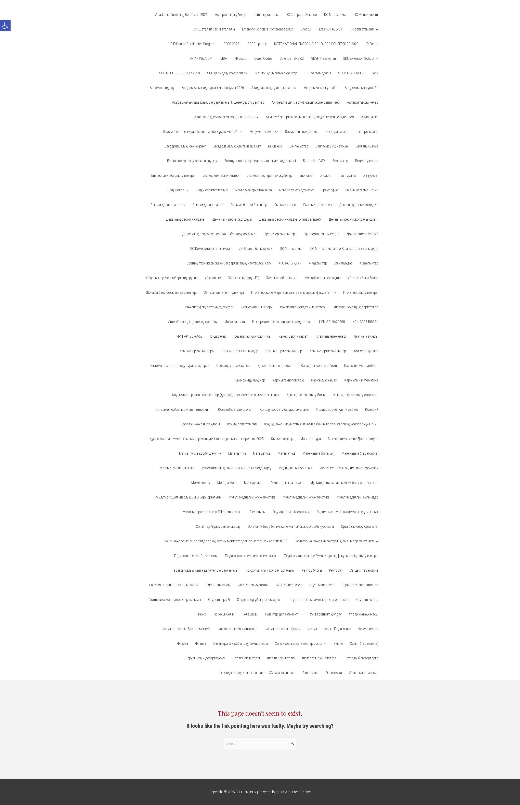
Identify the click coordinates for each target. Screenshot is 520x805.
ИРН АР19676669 (190, 336)
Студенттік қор (367, 599)
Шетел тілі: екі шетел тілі (319, 658)
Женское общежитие (281, 278)
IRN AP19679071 (200, 58)
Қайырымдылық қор (250, 380)
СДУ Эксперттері (321, 585)
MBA (223, 58)
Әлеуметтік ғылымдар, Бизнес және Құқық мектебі (200, 131)
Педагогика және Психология (196, 556)
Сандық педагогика (364, 570)
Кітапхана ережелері (331, 336)
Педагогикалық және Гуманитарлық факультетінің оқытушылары (331, 556)
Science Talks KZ (292, 58)
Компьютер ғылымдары (196, 351)
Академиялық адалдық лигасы (274, 88)
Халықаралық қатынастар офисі (298, 643)
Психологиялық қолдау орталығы (270, 570)
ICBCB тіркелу (257, 44)
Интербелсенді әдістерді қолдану (192, 322)
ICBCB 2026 (230, 44)
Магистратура (310, 439)
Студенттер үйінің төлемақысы (259, 599)
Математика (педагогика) (360, 453)
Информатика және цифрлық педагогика (282, 322)
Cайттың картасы (266, 14)
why (375, 73)
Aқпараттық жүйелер (230, 14)
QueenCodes (263, 58)
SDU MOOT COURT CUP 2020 (179, 73)
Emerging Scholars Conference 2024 (268, 29)
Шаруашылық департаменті (205, 658)
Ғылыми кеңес (285, 205)
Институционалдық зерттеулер (355, 307)
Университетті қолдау (326, 614)
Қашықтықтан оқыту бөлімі (306, 395)
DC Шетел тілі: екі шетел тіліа (214, 29)
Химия (338, 643)
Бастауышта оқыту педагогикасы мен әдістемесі (260, 161)
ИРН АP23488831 (365, 322)
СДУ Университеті (289, 585)
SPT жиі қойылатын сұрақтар (276, 73)
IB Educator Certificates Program (192, 44)
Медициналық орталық (295, 468)
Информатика (235, 322)
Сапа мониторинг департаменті (171, 585)
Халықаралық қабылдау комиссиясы (240, 643)
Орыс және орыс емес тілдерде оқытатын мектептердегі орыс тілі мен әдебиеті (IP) (225, 541)
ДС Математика (291, 248)
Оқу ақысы (257, 512)
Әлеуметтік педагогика (301, 131)
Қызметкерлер (282, 439)
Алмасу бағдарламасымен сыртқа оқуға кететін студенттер (310, 117)
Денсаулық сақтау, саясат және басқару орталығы (219, 234)
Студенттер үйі (219, 599)
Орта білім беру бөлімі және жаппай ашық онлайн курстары (291, 526)
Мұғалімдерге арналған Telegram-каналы (212, 512)
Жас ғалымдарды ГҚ (243, 278)
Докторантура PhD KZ (362, 234)
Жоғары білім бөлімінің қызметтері (171, 292)
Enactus (306, 29)
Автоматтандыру (162, 88)
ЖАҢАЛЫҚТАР (290, 263)
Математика (237, 453)
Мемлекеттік (200, 482)
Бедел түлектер (366, 161)
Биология (306, 175)
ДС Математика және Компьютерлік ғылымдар (344, 248)
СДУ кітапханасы (218, 585)
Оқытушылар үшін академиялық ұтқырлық (347, 512)
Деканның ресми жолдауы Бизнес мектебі (290, 219)
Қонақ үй (371, 409)
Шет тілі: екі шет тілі (246, 658)
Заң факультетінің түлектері (224, 292)
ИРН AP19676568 (332, 322)
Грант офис (330, 190)
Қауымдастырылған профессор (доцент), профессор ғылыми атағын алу (225, 395)
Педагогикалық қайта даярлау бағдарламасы (204, 570)
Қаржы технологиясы (288, 380)
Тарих (202, 614)
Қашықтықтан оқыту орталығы (355, 395)
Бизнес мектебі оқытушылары (173, 175)
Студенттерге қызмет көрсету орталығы (319, 599)
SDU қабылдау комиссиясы (227, 73)
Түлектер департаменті (281, 614)
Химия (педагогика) (364, 643)
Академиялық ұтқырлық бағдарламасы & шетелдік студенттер (218, 102)
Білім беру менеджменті (296, 190)
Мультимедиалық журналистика (252, 497)
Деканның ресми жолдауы (358, 205)
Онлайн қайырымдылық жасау (218, 526)
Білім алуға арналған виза (253, 190)
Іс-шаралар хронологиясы (252, 336)
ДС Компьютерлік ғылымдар (211, 248)
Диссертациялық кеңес (321, 234)
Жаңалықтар (318, 263)
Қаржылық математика (361, 380)
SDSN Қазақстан (323, 58)
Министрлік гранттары (287, 482)
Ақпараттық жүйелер (362, 102)
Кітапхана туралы (365, 336)
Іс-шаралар (218, 336)
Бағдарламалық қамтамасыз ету (237, 146)
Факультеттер (368, 629)
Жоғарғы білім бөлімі (363, 278)
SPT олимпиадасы (317, 73)
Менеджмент (227, 482)
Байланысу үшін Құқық (332, 146)
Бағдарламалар (337, 131)
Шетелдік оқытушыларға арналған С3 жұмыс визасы (257, 673)
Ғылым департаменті (166, 205)
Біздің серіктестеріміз (212, 190)
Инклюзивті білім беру (256, 307)
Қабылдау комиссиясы (233, 365)
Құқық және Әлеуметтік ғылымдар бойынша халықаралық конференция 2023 (321, 424)
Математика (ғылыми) (318, 453)
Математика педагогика (177, 468)
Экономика (310, 673)
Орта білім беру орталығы (359, 526)
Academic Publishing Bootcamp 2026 (181, 14)
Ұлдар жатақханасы (363, 614)
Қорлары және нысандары (200, 424)
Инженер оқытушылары (360, 292)
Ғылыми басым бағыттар (249, 205)
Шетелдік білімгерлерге (361, 658)
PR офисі (240, 58)
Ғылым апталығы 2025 (361, 190)
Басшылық (340, 161)
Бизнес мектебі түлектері (221, 175)
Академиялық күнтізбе (320, 88)
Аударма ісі (369, 117)
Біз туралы (348, 175)
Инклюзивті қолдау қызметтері (302, 307)
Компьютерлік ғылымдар (240, 351)
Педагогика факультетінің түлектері (250, 556)
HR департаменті (362, 29)
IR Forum (372, 44)
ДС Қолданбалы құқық (255, 248)
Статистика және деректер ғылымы (175, 599)
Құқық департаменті (242, 424)
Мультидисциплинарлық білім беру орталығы (188, 497)
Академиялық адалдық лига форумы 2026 (213, 88)
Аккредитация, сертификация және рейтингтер (306, 102)
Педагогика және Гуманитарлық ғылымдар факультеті (334, 541)
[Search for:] (260, 743)
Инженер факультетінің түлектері (209, 307)
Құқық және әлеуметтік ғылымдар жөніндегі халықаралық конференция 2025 (207, 439)
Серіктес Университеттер (359, 585)
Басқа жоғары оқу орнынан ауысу (192, 161)
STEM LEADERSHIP (351, 73)
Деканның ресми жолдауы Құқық (353, 219)
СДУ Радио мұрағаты (253, 585)
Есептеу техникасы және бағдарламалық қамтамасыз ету (229, 263)
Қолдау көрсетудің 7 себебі (337, 409)
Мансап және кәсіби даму (198, 453)
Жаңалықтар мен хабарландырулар (172, 278)
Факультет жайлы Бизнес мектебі (186, 629)
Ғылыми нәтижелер (317, 205)
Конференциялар (365, 351)
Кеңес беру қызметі (293, 336)
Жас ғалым (213, 278)
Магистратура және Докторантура (353, 439)
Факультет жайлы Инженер (237, 629)
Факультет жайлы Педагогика (329, 629)
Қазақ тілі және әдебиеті (276, 365)
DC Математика (335, 14)
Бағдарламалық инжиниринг (185, 146)
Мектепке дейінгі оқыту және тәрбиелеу (349, 468)
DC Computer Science (301, 14)
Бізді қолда (176, 190)
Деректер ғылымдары (280, 234)
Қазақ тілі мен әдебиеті (361, 365)
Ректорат (335, 570)
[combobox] (260, 743)
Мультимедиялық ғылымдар (357, 497)
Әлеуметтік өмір (261, 131)
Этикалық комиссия (363, 673)
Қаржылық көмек (324, 380)
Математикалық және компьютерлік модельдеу (236, 468)
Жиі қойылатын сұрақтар (323, 278)
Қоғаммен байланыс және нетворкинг (183, 409)
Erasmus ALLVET (330, 29)
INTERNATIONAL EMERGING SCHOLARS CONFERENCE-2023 (316, 44)
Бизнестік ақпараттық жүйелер (269, 175)
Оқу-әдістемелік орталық (291, 512)
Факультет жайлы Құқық (282, 629)
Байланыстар (298, 146)
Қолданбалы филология (235, 409)
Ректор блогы (312, 570)
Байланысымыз (367, 146)
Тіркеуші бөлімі (224, 614)
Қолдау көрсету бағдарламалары (284, 409)
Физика (182, 643)
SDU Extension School (358, 58)
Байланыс (275, 146)
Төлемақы (249, 614)
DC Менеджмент (366, 14)
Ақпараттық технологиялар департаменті (224, 117)
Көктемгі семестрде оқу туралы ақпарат (179, 365)
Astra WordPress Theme (293, 792)
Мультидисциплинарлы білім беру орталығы (342, 482)
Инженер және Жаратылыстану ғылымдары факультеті (291, 292)
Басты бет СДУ (314, 161)
